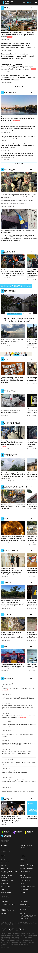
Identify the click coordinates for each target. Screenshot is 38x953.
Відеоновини (6, 892)
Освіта (22, 862)
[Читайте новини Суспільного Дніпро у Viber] (12, 929)
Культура (23, 859)
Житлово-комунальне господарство (9, 872)
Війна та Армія (25, 889)
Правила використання (25, 905)
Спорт (3, 889)
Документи (24, 909)
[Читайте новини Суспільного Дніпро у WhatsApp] (16, 929)
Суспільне (25, 944)
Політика (4, 883)
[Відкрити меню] (36, 2)
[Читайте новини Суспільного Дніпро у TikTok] (23, 929)
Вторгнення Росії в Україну (14, 313)
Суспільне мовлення (8, 904)
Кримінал (4, 859)
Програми (4, 913)
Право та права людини (6, 876)
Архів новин (24, 901)
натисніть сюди (25, 946)
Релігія (22, 883)
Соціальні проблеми (27, 886)
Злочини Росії (6, 886)
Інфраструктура (25, 871)
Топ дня (23, 892)
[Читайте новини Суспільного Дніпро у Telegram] (20, 929)
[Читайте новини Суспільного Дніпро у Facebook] (2, 929)
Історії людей (25, 880)
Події (3, 856)
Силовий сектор (7, 880)
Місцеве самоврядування (26, 876)
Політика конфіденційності (7, 910)
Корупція (23, 856)
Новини (4, 845)
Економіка (5, 862)
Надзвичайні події (26, 865)
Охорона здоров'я (26, 868)
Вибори (3, 865)
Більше (17, 86)
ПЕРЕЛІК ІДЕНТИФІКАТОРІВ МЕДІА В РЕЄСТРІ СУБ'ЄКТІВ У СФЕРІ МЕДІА (28, 916)
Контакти (4, 901)
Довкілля (4, 868)
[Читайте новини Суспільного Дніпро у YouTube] (9, 929)
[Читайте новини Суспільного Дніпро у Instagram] (5, 929)
